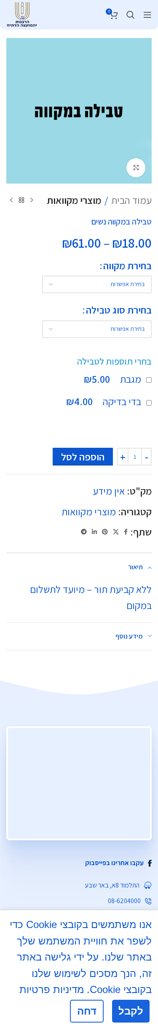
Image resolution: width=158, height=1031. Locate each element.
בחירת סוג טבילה (119, 310)
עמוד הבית (131, 200)
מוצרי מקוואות (74, 200)
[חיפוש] (130, 14)
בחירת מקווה (127, 265)
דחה (86, 1011)
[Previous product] (32, 200)
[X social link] (115, 532)
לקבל (130, 1011)
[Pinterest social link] (104, 532)
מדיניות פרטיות (51, 989)
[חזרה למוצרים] (21, 200)
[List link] (79, 863)
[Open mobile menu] (147, 14)
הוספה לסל (82, 456)
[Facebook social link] (125, 532)
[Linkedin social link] (94, 532)
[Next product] (11, 200)
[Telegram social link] (83, 532)
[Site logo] (21, 13)
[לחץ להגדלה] (135, 167)
